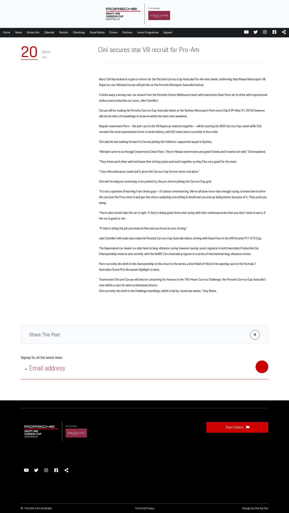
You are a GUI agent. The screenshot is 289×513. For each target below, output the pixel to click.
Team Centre (234, 427)
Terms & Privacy (144, 508)
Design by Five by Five (255, 508)
